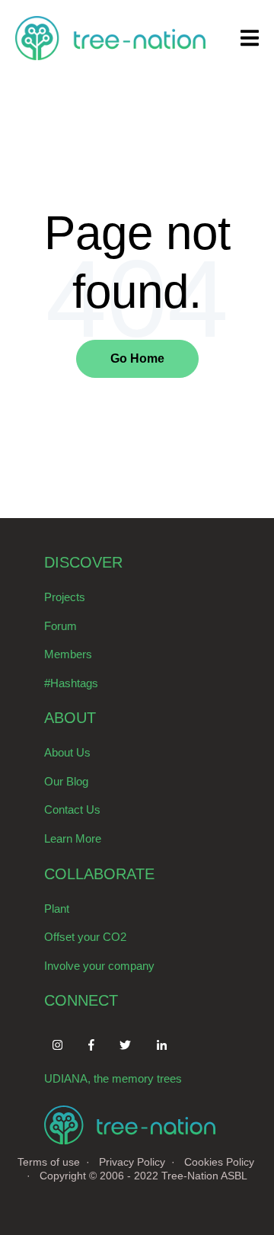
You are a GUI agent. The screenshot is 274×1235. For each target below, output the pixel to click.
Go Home (137, 358)
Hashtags (74, 683)
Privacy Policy (132, 1162)
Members (68, 654)
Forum (60, 625)
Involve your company (99, 965)
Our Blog (66, 781)
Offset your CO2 (85, 936)
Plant (56, 908)
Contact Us (72, 809)
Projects (64, 596)
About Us (67, 752)
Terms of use (49, 1162)
